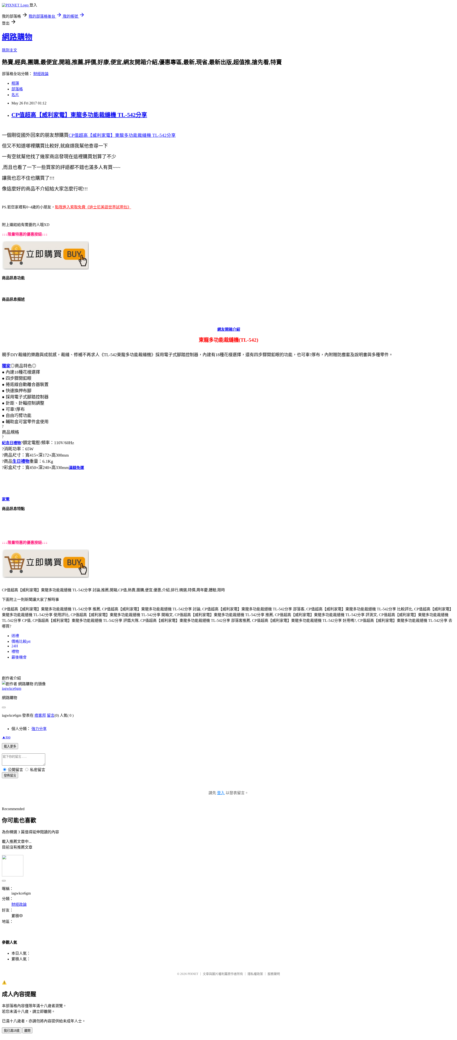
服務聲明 (274, 974)
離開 (27, 1030)
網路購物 (17, 37)
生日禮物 (21, 461)
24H (14, 646)
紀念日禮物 (11, 443)
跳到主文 (9, 50)
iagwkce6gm (11, 688)
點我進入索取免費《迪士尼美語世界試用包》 (93, 207)
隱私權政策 (255, 974)
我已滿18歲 (12, 1030)
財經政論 (41, 74)
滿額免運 (76, 468)
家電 (6, 499)
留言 (51, 715)
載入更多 (10, 746)
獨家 (6, 366)
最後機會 (19, 657)
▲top (6, 737)
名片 (15, 95)
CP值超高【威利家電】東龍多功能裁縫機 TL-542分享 (79, 115)
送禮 (15, 636)
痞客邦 (40, 715)
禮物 (15, 651)
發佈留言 (10, 775)
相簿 (15, 83)
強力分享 (39, 729)
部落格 (17, 89)
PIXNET (193, 974)
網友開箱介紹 (228, 329)
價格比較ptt (20, 641)
